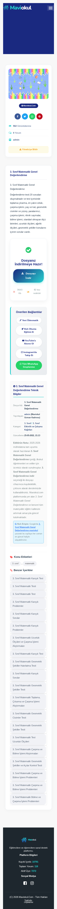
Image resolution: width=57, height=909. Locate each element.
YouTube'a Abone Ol (30, 342)
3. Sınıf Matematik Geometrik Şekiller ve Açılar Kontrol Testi (27, 763)
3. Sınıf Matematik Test (24, 594)
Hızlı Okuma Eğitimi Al (29, 330)
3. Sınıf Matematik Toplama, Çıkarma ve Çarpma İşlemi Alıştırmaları (26, 701)
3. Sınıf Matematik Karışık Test (28, 578)
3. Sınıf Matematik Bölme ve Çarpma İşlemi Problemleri (27, 799)
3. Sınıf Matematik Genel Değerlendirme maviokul (27, 527)
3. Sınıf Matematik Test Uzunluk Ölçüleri (24, 739)
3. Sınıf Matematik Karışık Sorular (25, 615)
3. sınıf (15, 563)
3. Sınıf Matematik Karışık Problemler (25, 603)
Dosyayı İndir (30, 276)
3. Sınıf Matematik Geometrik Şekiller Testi (27, 687)
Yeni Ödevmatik (30, 320)
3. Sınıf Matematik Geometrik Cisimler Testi (27, 715)
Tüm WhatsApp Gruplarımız (30, 365)
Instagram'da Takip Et (30, 353)
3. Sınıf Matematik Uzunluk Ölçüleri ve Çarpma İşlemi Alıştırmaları (26, 641)
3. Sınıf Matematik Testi (24, 586)
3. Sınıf (27, 423)
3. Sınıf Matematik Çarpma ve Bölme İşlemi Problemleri (27, 775)
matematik (29, 563)
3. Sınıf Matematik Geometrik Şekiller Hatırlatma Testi (27, 663)
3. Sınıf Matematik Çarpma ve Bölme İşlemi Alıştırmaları (27, 751)
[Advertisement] (28, 32)
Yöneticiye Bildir (29, 149)
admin (16, 139)
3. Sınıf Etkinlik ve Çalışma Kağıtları (33, 426)
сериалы (28, 902)
